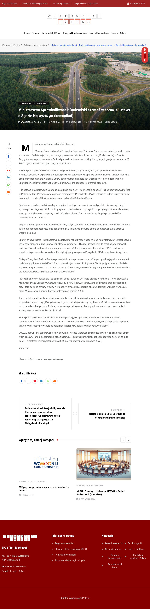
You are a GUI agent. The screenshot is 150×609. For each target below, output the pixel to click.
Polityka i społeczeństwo (75, 33)
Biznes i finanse (31, 33)
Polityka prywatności (61, 4)
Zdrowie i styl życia (51, 33)
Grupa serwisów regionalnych (86, 4)
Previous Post (35, 404)
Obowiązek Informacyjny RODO (35, 4)
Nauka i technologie (99, 33)
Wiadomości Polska (31, 122)
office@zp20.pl (16, 571)
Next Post (116, 410)
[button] (123, 439)
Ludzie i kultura (119, 33)
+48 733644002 (18, 566)
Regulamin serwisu (9, 4)
